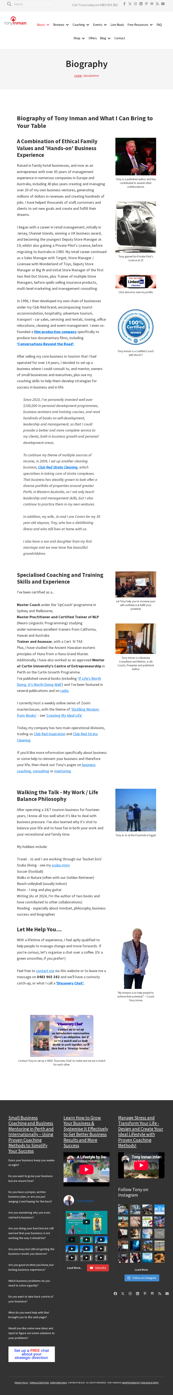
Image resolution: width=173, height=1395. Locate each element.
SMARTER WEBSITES (131, 1382)
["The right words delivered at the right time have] (123, 1246)
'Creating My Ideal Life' (64, 715)
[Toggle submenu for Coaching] (87, 24)
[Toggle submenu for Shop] (83, 38)
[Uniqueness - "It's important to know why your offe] (147, 1209)
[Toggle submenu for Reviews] (67, 24)
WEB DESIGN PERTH (150, 1382)
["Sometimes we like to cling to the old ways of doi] (147, 1258)
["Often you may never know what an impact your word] (159, 1209)
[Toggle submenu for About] (47, 24)
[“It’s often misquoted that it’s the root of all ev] (147, 1222)
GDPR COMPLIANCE (58, 1382)
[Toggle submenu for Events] (105, 24)
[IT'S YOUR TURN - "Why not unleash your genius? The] (147, 1233)
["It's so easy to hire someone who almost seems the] (159, 1258)
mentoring (62, 771)
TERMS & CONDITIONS (39, 1382)
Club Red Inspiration (49, 733)
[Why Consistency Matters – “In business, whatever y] (135, 1222)
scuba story (61, 865)
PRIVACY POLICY (21, 1382)
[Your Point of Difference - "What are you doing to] (147, 1246)
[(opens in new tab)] (135, 137)
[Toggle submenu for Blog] (109, 38)
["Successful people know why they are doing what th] (159, 1233)
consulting (41, 771)
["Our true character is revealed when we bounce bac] (135, 1209)
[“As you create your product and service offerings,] (135, 1258)
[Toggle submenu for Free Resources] (151, 24)
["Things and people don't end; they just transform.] (123, 1209)
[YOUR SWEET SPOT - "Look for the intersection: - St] (123, 1233)
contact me (45, 970)
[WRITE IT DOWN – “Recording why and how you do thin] (159, 1246)
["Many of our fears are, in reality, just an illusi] (135, 1246)
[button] (124, 3)
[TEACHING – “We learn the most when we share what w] (123, 1258)
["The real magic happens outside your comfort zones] (135, 1233)
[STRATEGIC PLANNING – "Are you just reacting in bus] (159, 1222)
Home (78, 76)
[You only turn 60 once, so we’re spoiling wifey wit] (123, 1222)
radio (64, 690)
